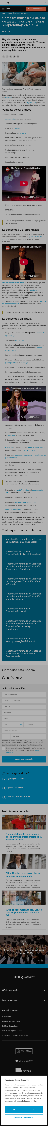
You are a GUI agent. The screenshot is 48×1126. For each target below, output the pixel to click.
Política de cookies (29, 1101)
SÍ (33, 1109)
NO (14, 1109)
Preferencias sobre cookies (24, 1117)
